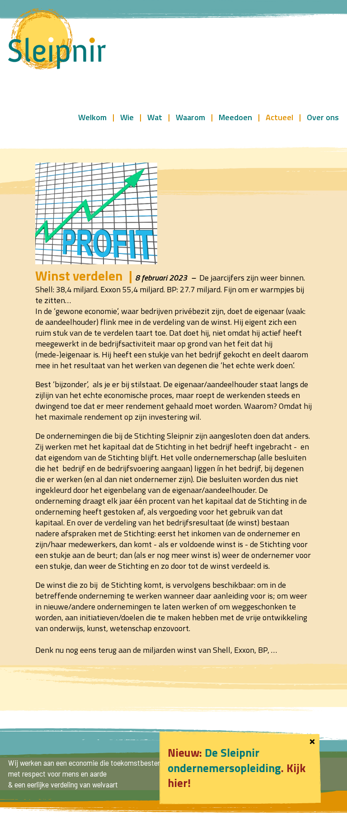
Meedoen (235, 117)
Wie (127, 117)
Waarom (190, 117)
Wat (154, 117)
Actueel (279, 117)
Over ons (323, 117)
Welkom (92, 117)
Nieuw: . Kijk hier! (236, 768)
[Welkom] (57, 39)
